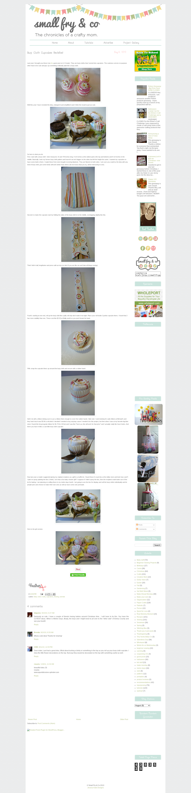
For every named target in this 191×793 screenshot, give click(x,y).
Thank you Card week (145, 631)
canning (140, 651)
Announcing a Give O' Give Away (153, 136)
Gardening (141, 588)
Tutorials (88, 42)
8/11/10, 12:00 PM (45, 647)
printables (140, 677)
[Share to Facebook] (54, 594)
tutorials (62, 597)
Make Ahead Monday (145, 594)
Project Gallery (131, 42)
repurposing (141, 685)
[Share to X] (51, 594)
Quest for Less (142, 611)
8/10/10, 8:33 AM (47, 632)
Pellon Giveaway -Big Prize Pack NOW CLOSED (154, 88)
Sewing (56, 597)
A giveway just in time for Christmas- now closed (154, 160)
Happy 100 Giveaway (152, 180)
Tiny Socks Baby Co (144, 637)
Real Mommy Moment (145, 614)
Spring (139, 625)
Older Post (124, 719)
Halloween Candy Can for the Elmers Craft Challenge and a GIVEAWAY (154, 113)
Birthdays (140, 566)
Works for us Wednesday (146, 645)
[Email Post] (41, 594)
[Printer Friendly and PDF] (78, 577)
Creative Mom (142, 577)
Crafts (43, 597)
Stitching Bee (142, 628)
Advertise (108, 42)
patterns (140, 674)
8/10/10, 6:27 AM (48, 613)
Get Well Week (142, 591)
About (71, 42)
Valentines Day (142, 640)
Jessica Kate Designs (95, 788)
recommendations (143, 682)
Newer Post (32, 719)
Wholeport (141, 642)
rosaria (37, 664)
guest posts (141, 657)
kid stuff (139, 662)
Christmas (140, 571)
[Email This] (46, 594)
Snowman (140, 622)
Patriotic (140, 605)
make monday (142, 665)
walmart (140, 691)
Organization (142, 600)
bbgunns (37, 613)
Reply (36, 625)
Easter (139, 583)
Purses (139, 608)
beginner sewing (143, 648)
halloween (141, 659)
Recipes (140, 617)
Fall (138, 585)
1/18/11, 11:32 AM (47, 664)
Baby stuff (37, 597)
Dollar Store (141, 580)
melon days (141, 668)
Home (55, 42)
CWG (36, 647)
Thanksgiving (142, 634)
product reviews (143, 679)
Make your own (142, 597)
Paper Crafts (141, 603)
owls (138, 671)
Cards (139, 568)
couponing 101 (142, 654)
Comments (142, 529)
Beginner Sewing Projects (146, 563)
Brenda (37, 632)
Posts (140, 525)
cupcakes (49, 597)
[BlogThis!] (49, 594)
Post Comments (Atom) (46, 723)
